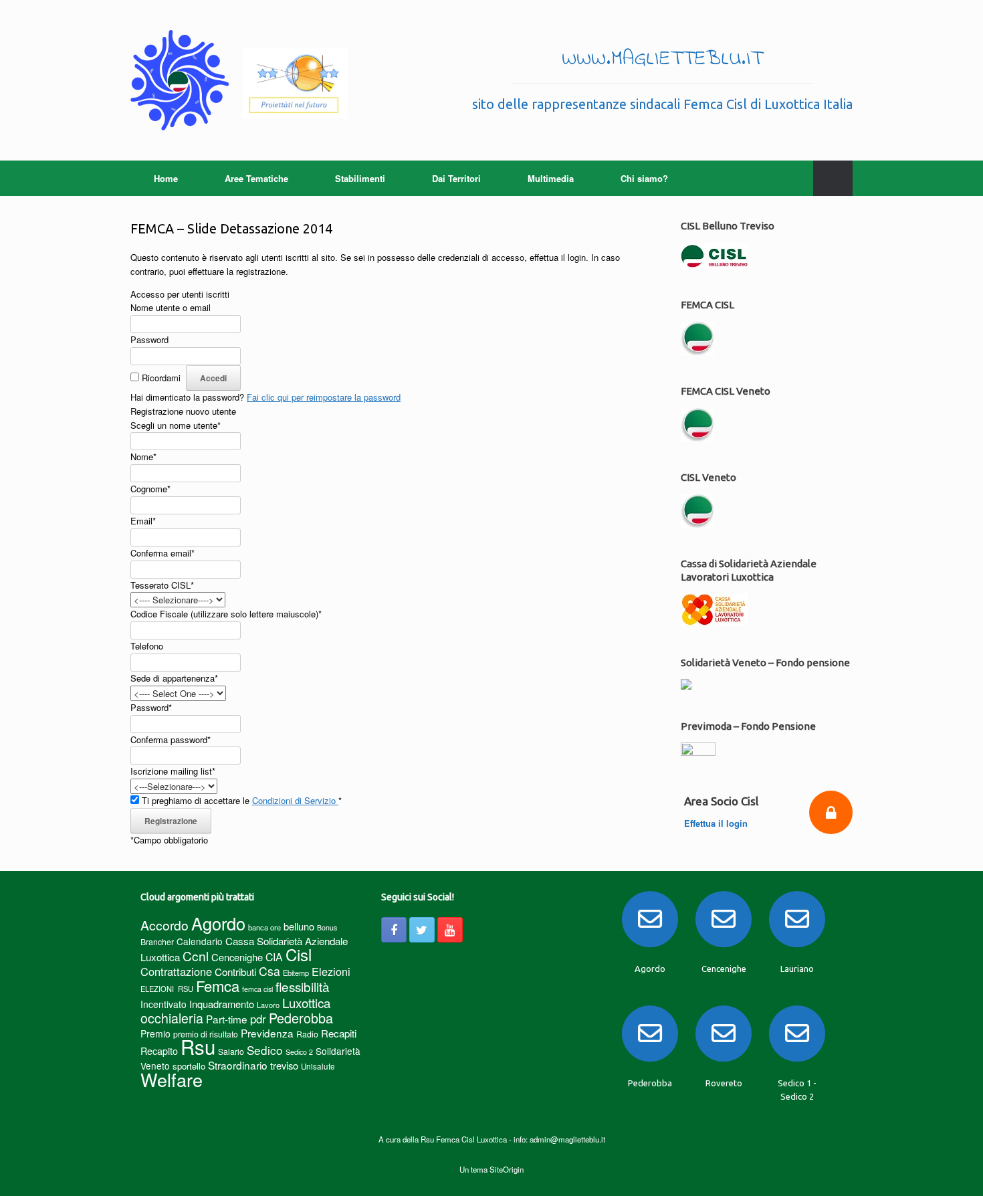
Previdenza (267, 1032)
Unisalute (318, 1066)
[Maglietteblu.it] (239, 80)
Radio (307, 1033)
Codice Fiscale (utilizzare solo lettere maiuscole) (226, 613)
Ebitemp (296, 972)
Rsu (198, 1046)
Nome (143, 456)
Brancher (157, 941)
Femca (217, 985)
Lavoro (268, 1004)
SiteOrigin (506, 1169)
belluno (299, 926)
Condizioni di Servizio (295, 800)
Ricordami (161, 377)
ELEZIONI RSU (166, 988)
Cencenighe (237, 957)
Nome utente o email (170, 307)
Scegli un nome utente (175, 425)
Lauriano (797, 968)
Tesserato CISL (162, 585)
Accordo (164, 925)
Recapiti (338, 1033)
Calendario (200, 941)
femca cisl (257, 989)
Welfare (171, 1079)
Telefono (146, 645)
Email (143, 520)
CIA (274, 957)
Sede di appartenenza (174, 678)
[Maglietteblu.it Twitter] (422, 929)
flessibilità (303, 986)
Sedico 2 (299, 1052)
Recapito (159, 1050)
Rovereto (723, 1083)
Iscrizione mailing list (172, 771)
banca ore (264, 927)
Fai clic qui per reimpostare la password (324, 397)
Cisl (299, 954)
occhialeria (171, 1018)
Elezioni (331, 971)
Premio (155, 1033)
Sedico (265, 1049)
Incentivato (163, 1004)
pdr (258, 1019)
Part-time (226, 1018)
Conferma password (170, 739)
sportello (189, 1066)
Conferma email (162, 552)
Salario (231, 1051)
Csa (269, 971)
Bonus (327, 927)
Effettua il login (717, 823)
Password (149, 339)
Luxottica (306, 1002)
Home (166, 178)
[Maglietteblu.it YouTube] (450, 929)
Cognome (150, 488)
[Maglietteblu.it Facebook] (394, 929)
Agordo (218, 923)
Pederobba (301, 1017)
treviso (284, 1065)
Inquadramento (221, 1004)
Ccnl (196, 955)
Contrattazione (176, 971)
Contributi (235, 972)
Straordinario (237, 1065)
